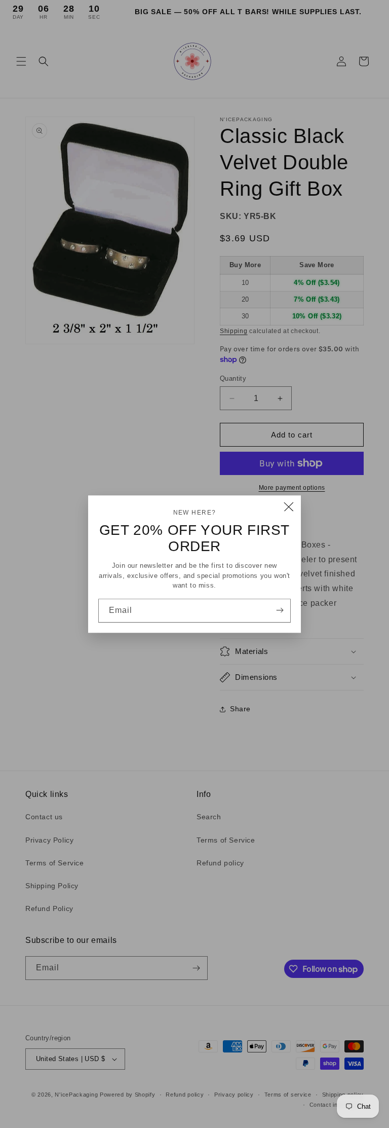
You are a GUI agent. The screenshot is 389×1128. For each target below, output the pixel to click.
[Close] (289, 507)
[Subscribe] (279, 610)
